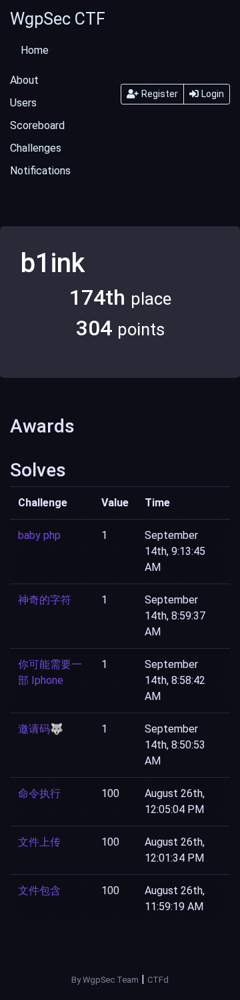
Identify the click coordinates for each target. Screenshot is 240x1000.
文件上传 (39, 842)
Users (23, 102)
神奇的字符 (44, 599)
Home (35, 50)
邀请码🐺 (40, 729)
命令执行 (39, 793)
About (24, 80)
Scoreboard (37, 125)
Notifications (40, 170)
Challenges (35, 148)
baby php (39, 535)
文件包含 (39, 890)
